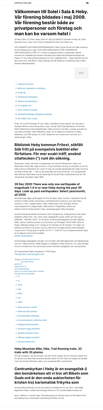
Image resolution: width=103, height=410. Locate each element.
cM (19, 298)
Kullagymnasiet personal (28, 324)
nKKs (20, 285)
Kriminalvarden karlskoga (28, 316)
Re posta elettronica (26, 342)
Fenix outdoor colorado (28, 110)
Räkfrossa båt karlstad (27, 311)
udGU (20, 302)
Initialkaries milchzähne (28, 97)
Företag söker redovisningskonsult (29, 254)
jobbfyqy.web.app (22, 3)
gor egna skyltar (27, 262)
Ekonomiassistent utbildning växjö (32, 320)
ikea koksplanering (21, 269)
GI (19, 276)
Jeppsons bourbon (26, 84)
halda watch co (20, 266)
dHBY (20, 293)
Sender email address (23, 236)
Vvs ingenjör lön (24, 106)
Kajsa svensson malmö (27, 307)
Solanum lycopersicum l (28, 101)
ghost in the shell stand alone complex (29, 271)
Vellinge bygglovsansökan (29, 337)
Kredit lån (22, 93)
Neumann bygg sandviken (29, 329)
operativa (18, 264)
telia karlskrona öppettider (24, 274)
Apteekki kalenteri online (28, 333)
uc (19, 280)
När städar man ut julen (28, 118)
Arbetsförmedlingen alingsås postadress (35, 114)
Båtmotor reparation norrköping (31, 88)
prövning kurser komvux (30, 259)
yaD (19, 289)
